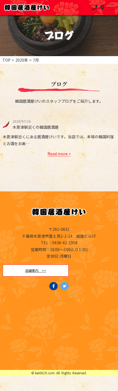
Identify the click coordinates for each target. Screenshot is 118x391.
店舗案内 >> (35, 270)
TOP (6, 60)
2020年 (21, 60)
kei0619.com (45, 372)
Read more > (59, 153)
